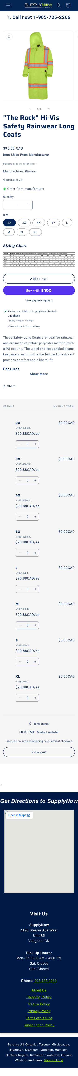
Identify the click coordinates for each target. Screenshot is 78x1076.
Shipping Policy (39, 997)
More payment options (39, 300)
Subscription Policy (39, 1025)
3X (24, 222)
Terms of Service (39, 1018)
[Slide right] (48, 108)
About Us (39, 990)
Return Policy (39, 1004)
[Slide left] (30, 108)
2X (9, 222)
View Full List (53, 1060)
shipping (37, 741)
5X (54, 222)
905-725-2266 (46, 981)
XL (35, 232)
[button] (8, 5)
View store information (24, 326)
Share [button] (11, 386)
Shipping (8, 164)
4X (39, 222)
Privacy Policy (39, 1011)
